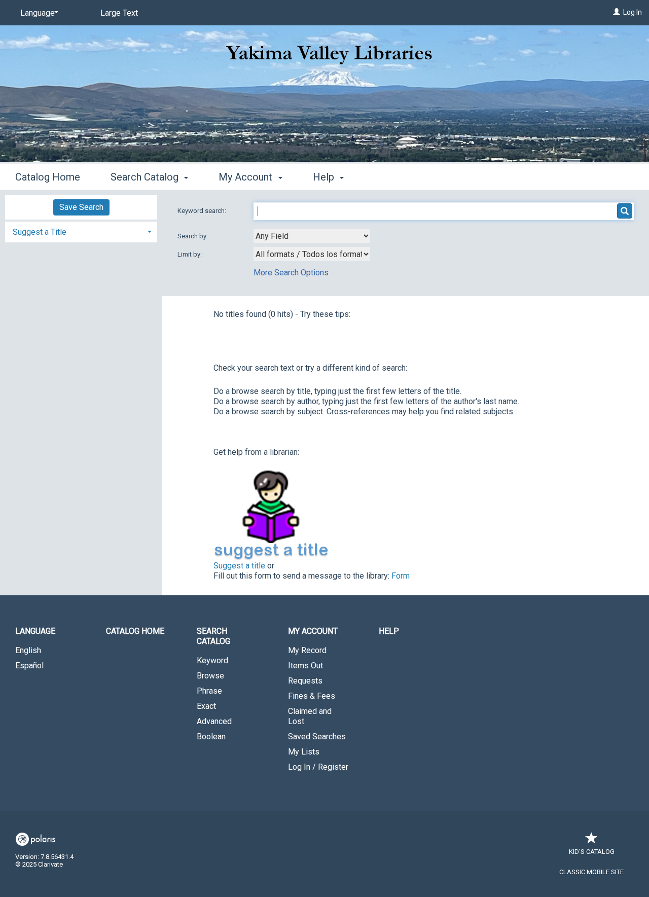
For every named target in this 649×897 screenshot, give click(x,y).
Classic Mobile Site (591, 872)
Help (389, 631)
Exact (206, 706)
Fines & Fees (311, 696)
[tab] (81, 231)
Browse (210, 675)
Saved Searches (317, 736)
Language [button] (35, 631)
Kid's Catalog (592, 851)
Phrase (209, 691)
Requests (305, 681)
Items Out (305, 665)
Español (29, 665)
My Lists (303, 752)
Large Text (119, 13)
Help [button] (325, 177)
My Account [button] (247, 177)
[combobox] (312, 236)
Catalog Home (47, 177)
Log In (632, 12)
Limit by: (190, 254)
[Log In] (616, 12)
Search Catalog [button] (146, 177)
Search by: (193, 236)
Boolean (211, 736)
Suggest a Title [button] (39, 232)
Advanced (214, 721)
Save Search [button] (81, 207)
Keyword (212, 660)
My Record (307, 650)
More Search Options (291, 272)
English (28, 650)
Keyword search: (202, 210)
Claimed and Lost (310, 716)
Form (400, 576)
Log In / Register (318, 767)
